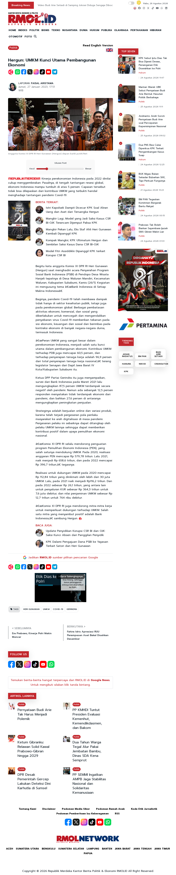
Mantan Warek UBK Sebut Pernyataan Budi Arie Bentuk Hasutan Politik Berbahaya (152, 92)
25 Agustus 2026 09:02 (152, 135)
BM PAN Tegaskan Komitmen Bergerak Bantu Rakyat (150, 203)
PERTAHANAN (139, 30)
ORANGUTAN (160, 363)
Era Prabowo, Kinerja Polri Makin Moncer (32, 635)
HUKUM (94, 30)
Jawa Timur (162, 849)
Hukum (142, 72)
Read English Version (98, 45)
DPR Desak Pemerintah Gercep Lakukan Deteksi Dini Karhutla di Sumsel (34, 781)
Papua (88, 853)
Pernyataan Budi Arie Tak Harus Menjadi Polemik (35, 714)
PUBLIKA (106, 30)
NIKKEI (142, 363)
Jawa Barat (123, 849)
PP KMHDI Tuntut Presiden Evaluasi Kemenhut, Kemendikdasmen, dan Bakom (87, 719)
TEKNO (55, 30)
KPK (126, 371)
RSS (117, 813)
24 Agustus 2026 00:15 (152, 215)
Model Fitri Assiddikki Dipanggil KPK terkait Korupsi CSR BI (75, 253)
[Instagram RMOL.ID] (27, 664)
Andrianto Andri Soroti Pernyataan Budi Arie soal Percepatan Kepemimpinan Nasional (152, 121)
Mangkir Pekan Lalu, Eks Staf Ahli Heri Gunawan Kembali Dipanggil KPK (78, 231)
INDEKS (22, 30)
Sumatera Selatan (71, 849)
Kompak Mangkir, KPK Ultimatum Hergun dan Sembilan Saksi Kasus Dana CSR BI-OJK (77, 242)
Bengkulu (49, 849)
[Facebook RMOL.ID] (11, 664)
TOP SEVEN (128, 51)
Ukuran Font (60, 163)
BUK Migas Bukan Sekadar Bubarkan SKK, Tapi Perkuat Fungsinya (152, 177)
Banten (107, 849)
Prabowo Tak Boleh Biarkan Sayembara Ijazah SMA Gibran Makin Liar (153, 228)
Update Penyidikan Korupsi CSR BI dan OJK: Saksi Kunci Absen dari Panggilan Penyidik (75, 533)
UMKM (46, 609)
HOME (12, 30)
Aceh (9, 849)
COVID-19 (58, 609)
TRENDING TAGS (127, 341)
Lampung (93, 849)
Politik (13, 48)
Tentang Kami (27, 809)
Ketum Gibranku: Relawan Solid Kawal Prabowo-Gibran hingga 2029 (33, 749)
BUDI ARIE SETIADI (158, 354)
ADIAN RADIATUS (127, 355)
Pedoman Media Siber (76, 809)
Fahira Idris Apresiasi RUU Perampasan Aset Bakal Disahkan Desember (87, 635)
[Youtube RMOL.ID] (43, 664)
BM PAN (142, 356)
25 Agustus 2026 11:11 (151, 106)
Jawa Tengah (142, 849)
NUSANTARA (70, 30)
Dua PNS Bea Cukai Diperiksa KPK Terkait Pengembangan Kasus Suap (151, 150)
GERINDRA (72, 609)
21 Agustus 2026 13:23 (152, 190)
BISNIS (45, 30)
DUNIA (84, 30)
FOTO (28, 36)
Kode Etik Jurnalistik (144, 809)
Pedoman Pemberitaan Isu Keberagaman (82, 813)
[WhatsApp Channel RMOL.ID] (51, 664)
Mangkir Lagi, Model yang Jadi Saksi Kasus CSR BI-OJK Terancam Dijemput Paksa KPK (78, 221)
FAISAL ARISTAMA (42, 83)
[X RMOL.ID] (19, 664)
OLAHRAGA (121, 30)
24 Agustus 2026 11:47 (152, 77)
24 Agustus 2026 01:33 (152, 241)
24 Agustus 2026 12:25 (152, 164)
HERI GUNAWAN (31, 609)
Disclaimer (49, 809)
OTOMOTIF (16, 36)
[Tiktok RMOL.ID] (35, 664)
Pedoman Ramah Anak (110, 809)
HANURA (126, 363)
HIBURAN (155, 30)
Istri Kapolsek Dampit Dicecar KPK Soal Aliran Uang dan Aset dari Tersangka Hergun (77, 210)
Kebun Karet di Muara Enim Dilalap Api (60, 5)
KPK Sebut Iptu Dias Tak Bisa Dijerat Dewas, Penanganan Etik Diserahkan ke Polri (153, 63)
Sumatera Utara (27, 849)
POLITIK (34, 30)
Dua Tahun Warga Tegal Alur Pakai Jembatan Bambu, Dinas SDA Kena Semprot (87, 751)
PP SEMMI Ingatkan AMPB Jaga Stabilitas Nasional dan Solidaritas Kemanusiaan (89, 783)
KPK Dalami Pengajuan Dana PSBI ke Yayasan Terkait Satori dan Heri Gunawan (77, 544)
